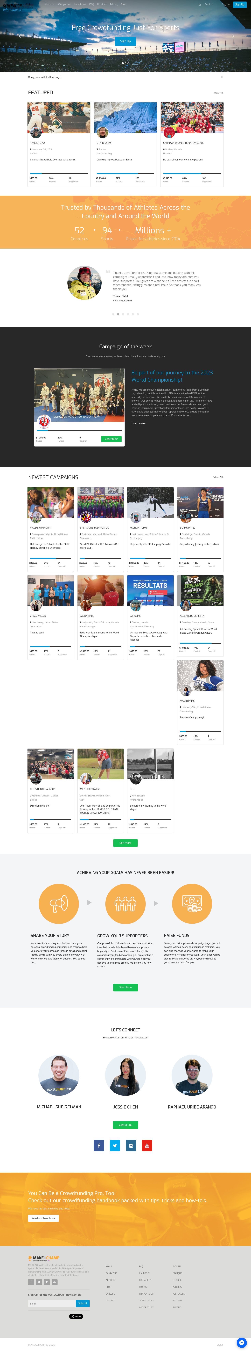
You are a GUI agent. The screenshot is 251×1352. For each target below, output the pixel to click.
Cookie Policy (146, 1307)
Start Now (125, 987)
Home (109, 1266)
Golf (82, 799)
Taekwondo (85, 538)
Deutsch (177, 1300)
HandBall (167, 153)
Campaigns (64, 4)
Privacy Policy (147, 1294)
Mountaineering (104, 153)
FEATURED (40, 92)
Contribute (111, 439)
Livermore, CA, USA (41, 149)
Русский (177, 1287)
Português (178, 1294)
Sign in (226, 4)
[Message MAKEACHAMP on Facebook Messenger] (242, 1343)
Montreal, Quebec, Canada (44, 795)
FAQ (91, 4)
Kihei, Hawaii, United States (95, 795)
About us (49, 4)
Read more (138, 423)
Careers (110, 1294)
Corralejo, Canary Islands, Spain (197, 622)
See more (125, 843)
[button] (19, 36)
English (176, 1266)
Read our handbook (43, 1218)
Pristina (102, 149)
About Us (111, 1280)
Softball (34, 153)
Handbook (80, 4)
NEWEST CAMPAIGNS (53, 477)
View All (218, 92)
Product (101, 4)
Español (176, 1280)
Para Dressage (87, 626)
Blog (124, 4)
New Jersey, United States (44, 622)
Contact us (125, 1125)
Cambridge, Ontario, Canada (195, 534)
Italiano (176, 1307)
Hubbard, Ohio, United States (196, 707)
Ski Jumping (136, 538)
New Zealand (138, 795)
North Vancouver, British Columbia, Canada (153, 534)
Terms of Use (146, 1300)
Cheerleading (186, 711)
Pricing (114, 4)
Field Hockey (36, 538)
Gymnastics (36, 626)
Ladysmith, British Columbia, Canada (100, 622)
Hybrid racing (136, 799)
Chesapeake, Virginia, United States (49, 534)
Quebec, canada (139, 622)
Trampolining (186, 538)
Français (177, 1273)
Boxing (33, 799)
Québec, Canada (173, 149)
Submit (82, 1303)
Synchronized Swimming (142, 626)
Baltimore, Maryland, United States (99, 534)
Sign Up (240, 4)
